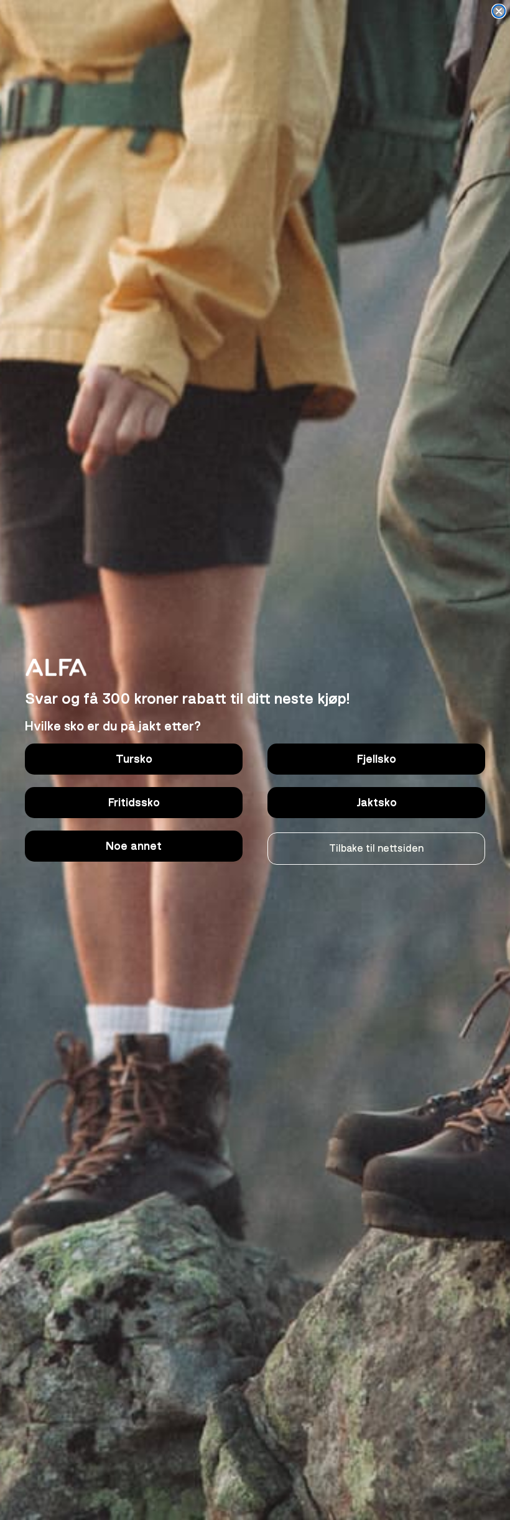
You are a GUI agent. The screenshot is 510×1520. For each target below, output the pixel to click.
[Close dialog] (499, 11)
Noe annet (134, 846)
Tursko (134, 759)
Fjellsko (376, 759)
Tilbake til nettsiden (376, 848)
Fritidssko (134, 802)
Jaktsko (376, 802)
